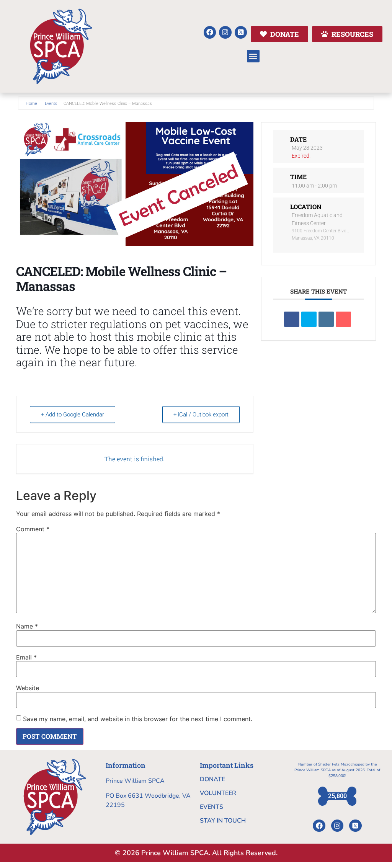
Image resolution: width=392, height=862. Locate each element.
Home (32, 103)
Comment (32, 529)
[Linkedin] (326, 319)
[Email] (343, 319)
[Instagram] (225, 32)
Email (26, 657)
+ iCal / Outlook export (201, 414)
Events (51, 103)
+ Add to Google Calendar (72, 414)
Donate (212, 779)
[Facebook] (210, 32)
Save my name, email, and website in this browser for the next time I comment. (137, 719)
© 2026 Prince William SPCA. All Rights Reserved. (196, 852)
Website (27, 688)
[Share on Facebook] (291, 319)
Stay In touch (223, 820)
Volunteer (218, 793)
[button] (253, 56)
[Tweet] (309, 319)
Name (27, 626)
